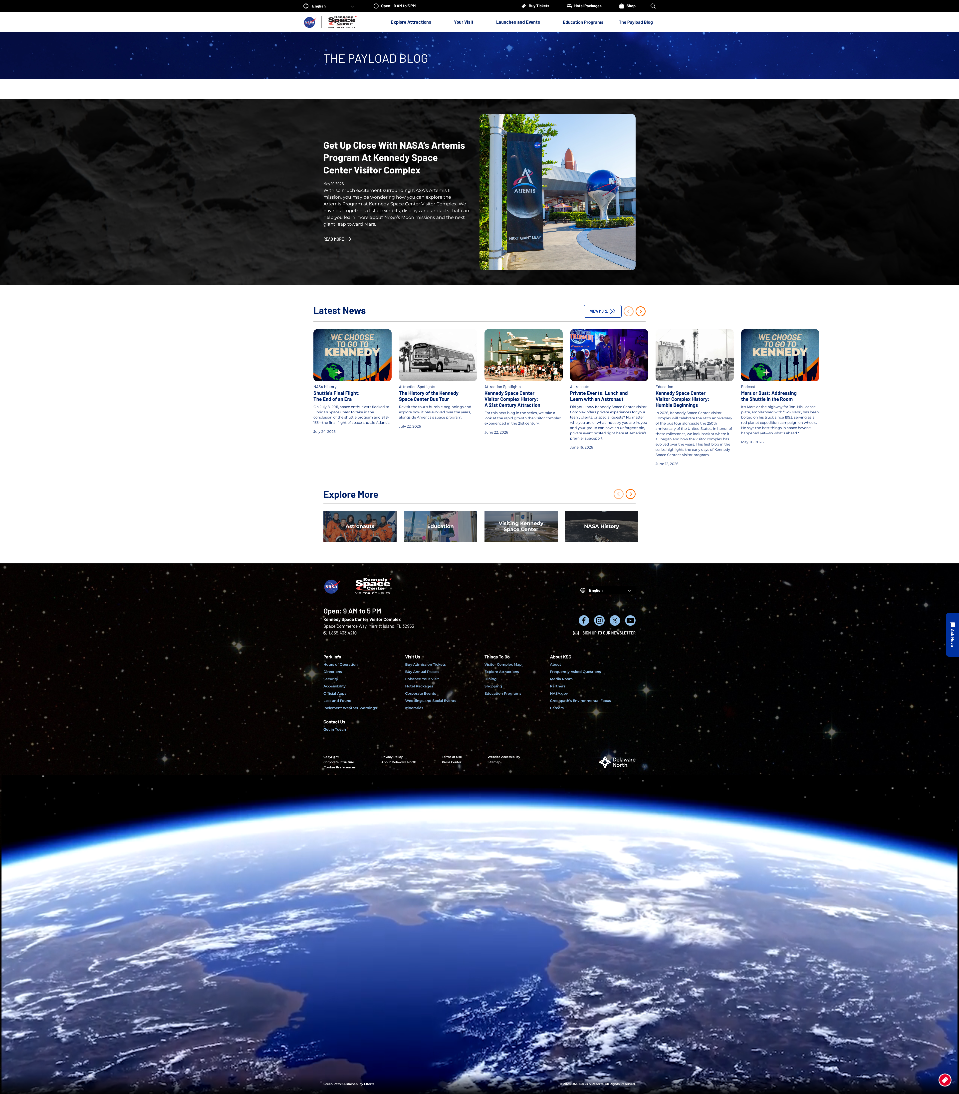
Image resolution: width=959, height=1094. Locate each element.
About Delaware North (398, 762)
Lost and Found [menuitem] (337, 700)
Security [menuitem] (330, 679)
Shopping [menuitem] (493, 686)
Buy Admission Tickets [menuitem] (425, 664)
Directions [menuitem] (332, 671)
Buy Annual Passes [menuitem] (422, 671)
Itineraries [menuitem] (414, 708)
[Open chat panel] (952, 635)
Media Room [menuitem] (561, 679)
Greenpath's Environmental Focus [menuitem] (580, 700)
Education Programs (583, 22)
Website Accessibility (503, 757)
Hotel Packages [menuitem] (419, 686)
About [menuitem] (555, 664)
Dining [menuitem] (490, 679)
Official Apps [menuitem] (334, 693)
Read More (333, 239)
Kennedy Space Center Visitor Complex (362, 619)
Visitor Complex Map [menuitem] (503, 664)
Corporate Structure (338, 762)
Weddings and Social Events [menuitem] (430, 700)
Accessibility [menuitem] (334, 686)
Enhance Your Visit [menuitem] (422, 679)
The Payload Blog (636, 22)
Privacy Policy (392, 757)
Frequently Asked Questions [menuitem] (575, 671)
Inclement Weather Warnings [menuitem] (350, 708)
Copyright (331, 757)
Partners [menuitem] (557, 686)
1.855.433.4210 (342, 632)
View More (599, 311)
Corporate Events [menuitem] (420, 693)
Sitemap (493, 762)
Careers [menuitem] (557, 708)
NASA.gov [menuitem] (559, 693)
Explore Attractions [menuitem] (501, 671)
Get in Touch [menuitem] (334, 729)
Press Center (451, 762)
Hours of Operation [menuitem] (340, 664)
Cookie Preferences (339, 767)
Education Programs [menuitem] (502, 693)
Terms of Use (452, 757)
